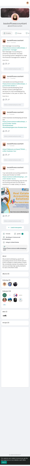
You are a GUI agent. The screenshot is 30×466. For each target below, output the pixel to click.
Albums (4, 273)
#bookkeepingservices (10, 127)
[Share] (9, 63)
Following (5, 280)
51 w (8, 78)
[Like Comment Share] (6, 63)
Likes (3, 311)
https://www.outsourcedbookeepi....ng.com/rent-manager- (14, 49)
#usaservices (22, 127)
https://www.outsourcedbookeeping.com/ (15, 249)
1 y (7, 114)
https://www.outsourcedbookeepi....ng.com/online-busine (14, 123)
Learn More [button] (22, 460)
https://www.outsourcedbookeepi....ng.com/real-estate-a (14, 85)
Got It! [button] (4, 462)
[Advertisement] (15, 342)
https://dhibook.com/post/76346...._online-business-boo (14, 150)
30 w (8, 42)
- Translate (13, 42)
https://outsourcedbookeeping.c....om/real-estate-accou (14, 178)
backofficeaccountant (15, 23)
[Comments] (6, 63)
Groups (4, 322)
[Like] (3, 64)
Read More (5, 60)
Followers (5, 291)
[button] (27, 3)
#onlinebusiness (7, 125)
